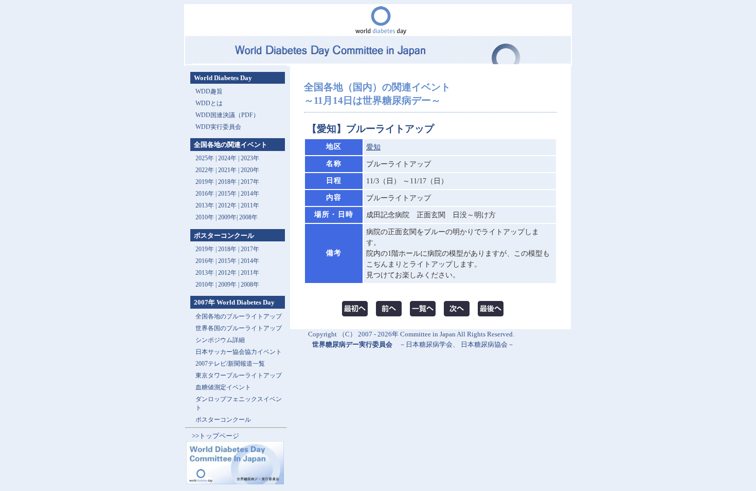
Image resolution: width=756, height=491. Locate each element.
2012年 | (229, 272)
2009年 (227, 217)
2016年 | (206, 261)
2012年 (227, 205)
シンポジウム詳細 (220, 340)
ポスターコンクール (223, 419)
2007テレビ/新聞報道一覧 (230, 363)
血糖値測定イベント (223, 387)
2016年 (204, 193)
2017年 (250, 181)
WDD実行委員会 (218, 126)
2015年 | (229, 261)
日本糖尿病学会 (429, 344)
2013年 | (206, 205)
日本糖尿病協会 (484, 344)
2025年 (204, 158)
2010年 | (206, 284)
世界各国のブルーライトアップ (238, 328)
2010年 (204, 217)
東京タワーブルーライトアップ (238, 375)
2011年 (250, 205)
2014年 (250, 193)
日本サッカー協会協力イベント (238, 351)
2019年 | (206, 249)
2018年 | (229, 249)
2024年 (227, 158)
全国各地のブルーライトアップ (238, 316)
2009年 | (229, 284)
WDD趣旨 (209, 91)
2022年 (204, 170)
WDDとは (209, 103)
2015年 (227, 193)
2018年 (227, 181)
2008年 (248, 217)
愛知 (373, 147)
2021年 (227, 170)
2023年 (250, 158)
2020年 (250, 170)
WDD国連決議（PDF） (227, 115)
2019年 (204, 181)
